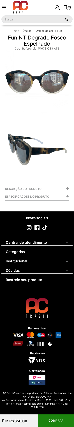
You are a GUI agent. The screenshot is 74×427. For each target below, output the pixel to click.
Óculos (27, 30)
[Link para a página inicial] (15, 31)
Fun (59, 30)
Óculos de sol (44, 30)
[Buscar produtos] (67, 19)
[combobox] (37, 19)
